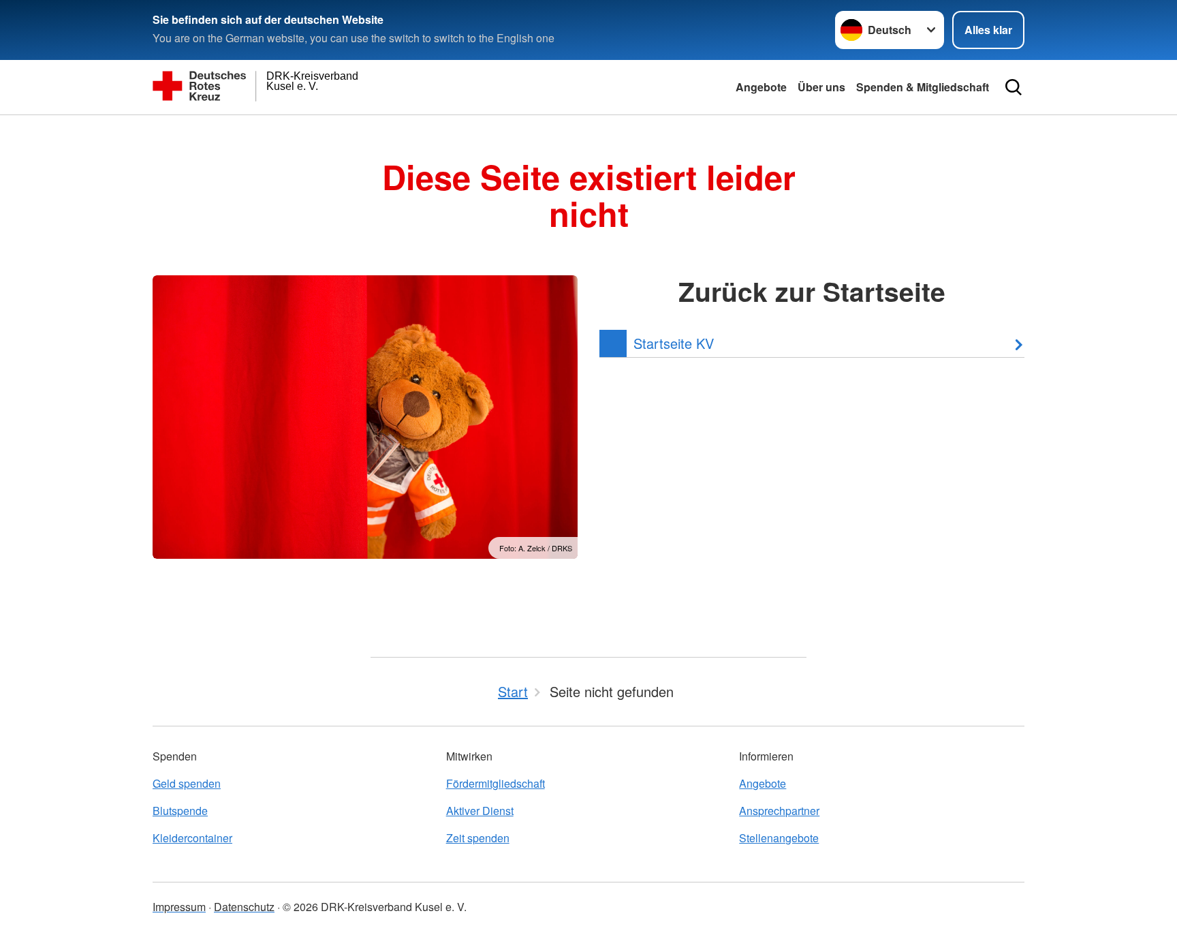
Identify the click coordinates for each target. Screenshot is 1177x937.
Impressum (179, 907)
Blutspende (180, 810)
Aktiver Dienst (480, 810)
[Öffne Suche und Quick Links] (1013, 87)
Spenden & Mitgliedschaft (922, 87)
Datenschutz (244, 907)
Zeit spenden (477, 838)
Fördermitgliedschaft (495, 783)
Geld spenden (187, 783)
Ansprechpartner (779, 810)
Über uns (821, 87)
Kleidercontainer (192, 838)
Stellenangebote (779, 838)
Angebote (761, 87)
